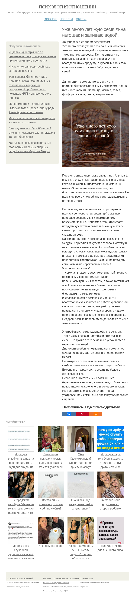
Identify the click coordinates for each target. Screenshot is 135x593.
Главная (50, 18)
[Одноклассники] (95, 414)
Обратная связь (86, 578)
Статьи (81, 18)
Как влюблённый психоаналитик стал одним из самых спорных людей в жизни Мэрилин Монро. (30, 147)
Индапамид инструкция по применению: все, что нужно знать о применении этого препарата (32, 56)
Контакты (47, 578)
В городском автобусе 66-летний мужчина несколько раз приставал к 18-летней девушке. (32, 132)
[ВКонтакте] (69, 414)
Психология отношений (67, 7)
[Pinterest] (82, 414)
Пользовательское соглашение (66, 578)
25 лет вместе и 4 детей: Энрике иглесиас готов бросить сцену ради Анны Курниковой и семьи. (31, 108)
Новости (66, 18)
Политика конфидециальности (56, 582)
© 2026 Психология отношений (20, 578)
